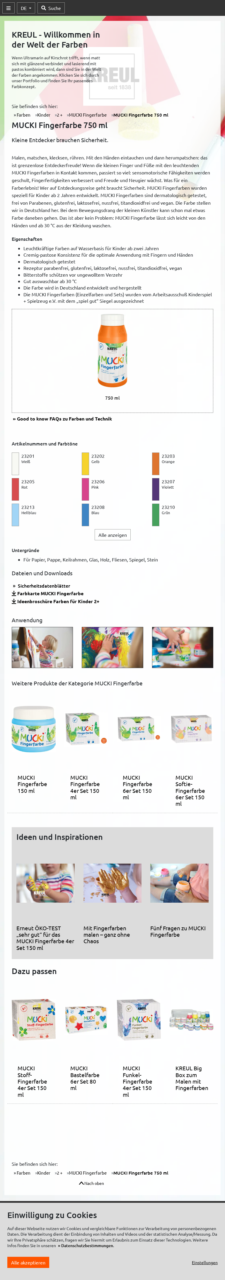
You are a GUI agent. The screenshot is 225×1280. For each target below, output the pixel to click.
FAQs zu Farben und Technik (64, 419)
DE (24, 8)
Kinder (43, 114)
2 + (59, 114)
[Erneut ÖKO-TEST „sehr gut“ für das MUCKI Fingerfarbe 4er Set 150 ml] (45, 886)
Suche (54, 8)
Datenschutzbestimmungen (87, 1245)
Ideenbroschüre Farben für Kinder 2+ (58, 601)
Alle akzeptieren (28, 1262)
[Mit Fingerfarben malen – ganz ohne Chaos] (112, 886)
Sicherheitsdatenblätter (43, 585)
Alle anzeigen (112, 535)
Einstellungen (205, 1262)
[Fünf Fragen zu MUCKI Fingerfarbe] (179, 886)
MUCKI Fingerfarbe (88, 114)
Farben (23, 114)
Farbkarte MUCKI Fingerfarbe (50, 593)
